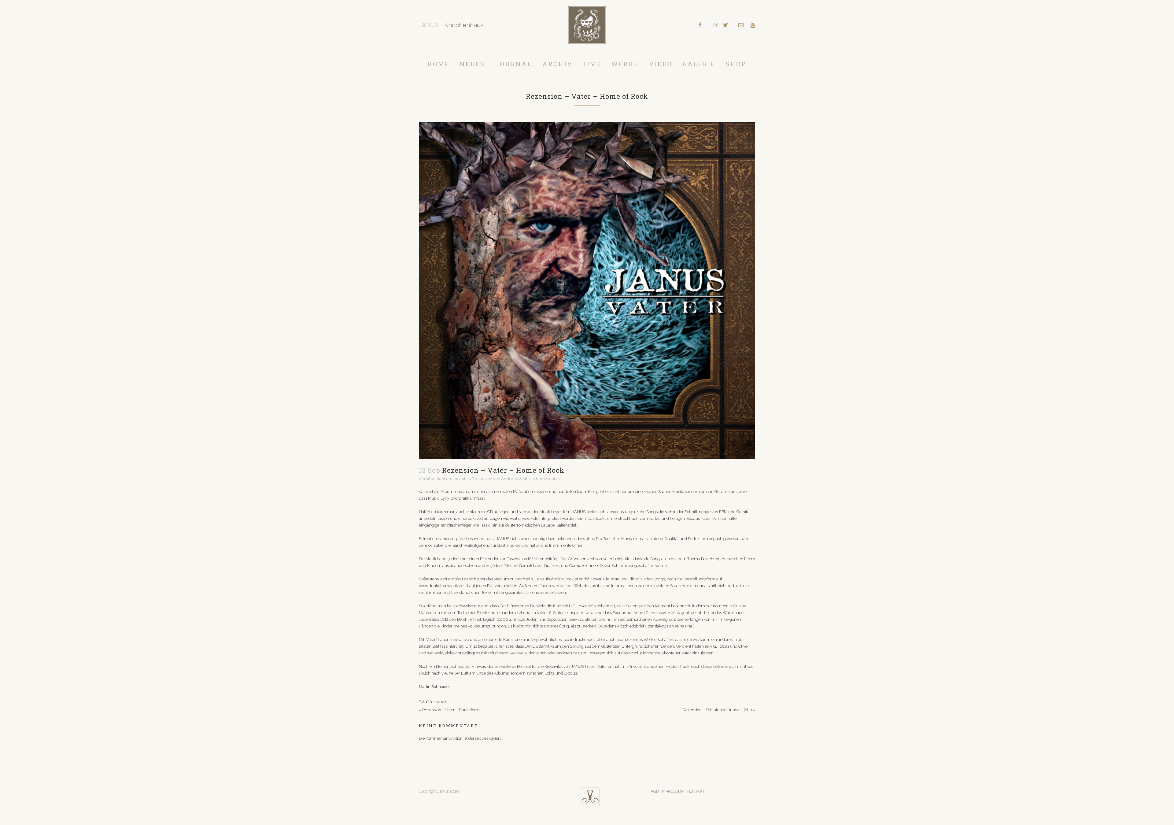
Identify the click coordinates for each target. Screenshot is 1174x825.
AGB (655, 791)
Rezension (482, 478)
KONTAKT (695, 791)
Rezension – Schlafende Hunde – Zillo (717, 710)
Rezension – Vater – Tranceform (451, 710)
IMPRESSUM (673, 791)
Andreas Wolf (514, 478)
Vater (441, 702)
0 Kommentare (547, 478)
